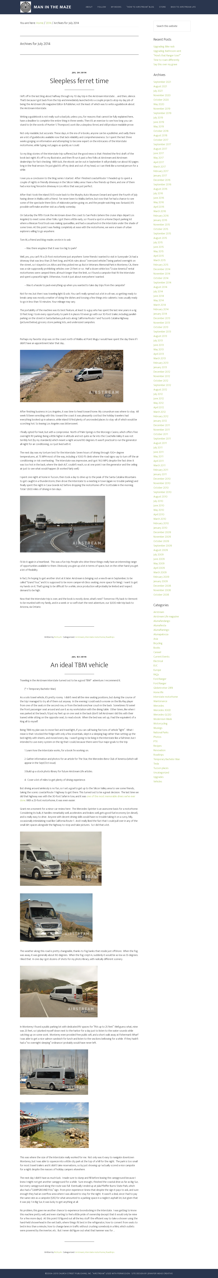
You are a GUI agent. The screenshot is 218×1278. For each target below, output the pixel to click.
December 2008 (162, 586)
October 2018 (160, 131)
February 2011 (160, 470)
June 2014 (158, 296)
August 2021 (160, 86)
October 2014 (160, 278)
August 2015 (160, 238)
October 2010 (161, 488)
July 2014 (158, 291)
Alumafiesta (159, 625)
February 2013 (160, 363)
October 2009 (161, 541)
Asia (155, 639)
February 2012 (160, 416)
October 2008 (161, 595)
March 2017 (159, 167)
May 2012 (158, 403)
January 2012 (160, 421)
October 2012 (160, 381)
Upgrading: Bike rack (164, 46)
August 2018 (160, 135)
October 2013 (160, 327)
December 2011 (161, 425)
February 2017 (160, 171)
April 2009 (159, 568)
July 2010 (158, 501)
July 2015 (158, 242)
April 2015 (158, 256)
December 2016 (161, 180)
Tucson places (160, 768)
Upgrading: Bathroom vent (167, 51)
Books (156, 648)
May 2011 (158, 456)
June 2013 (158, 345)
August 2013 (160, 336)
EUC (155, 665)
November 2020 (162, 95)
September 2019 (162, 113)
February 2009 (161, 577)
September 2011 (162, 439)
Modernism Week (162, 719)
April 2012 (158, 407)
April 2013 (158, 354)
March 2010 (159, 519)
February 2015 (160, 265)
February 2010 (161, 523)
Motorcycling (160, 723)
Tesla (156, 764)
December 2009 (162, 532)
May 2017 (158, 158)
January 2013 (160, 367)
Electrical (158, 661)
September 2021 (162, 82)
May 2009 (158, 563)
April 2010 (158, 514)
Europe (157, 670)
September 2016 (162, 184)
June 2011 (158, 452)
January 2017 (160, 175)
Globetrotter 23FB (163, 688)
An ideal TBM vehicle (79, 665)
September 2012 (162, 385)
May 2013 (158, 349)
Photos (157, 737)
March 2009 (160, 572)
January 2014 (160, 314)
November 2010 (161, 483)
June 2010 (158, 505)
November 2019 (161, 109)
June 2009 (159, 559)
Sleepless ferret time (79, 81)
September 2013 (162, 331)
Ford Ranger (159, 679)
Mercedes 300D (162, 710)
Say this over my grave (165, 64)
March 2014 (159, 305)
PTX (155, 741)
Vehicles (157, 781)
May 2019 (158, 126)
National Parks (160, 732)
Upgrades (158, 777)
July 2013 (158, 340)
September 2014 (162, 282)
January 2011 (160, 474)
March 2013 (159, 358)
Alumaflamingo (161, 630)
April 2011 (158, 461)
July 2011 (158, 447)
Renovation (159, 750)
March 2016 (159, 211)
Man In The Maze (46, 7)
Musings (157, 728)
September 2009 (162, 546)
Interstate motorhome (95, 637)
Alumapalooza (160, 634)
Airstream (79, 637)
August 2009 (160, 550)
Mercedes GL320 (162, 714)
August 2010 (160, 496)
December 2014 (161, 269)
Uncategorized (161, 772)
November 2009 (162, 537)
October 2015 (160, 229)
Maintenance (160, 701)
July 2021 (158, 91)
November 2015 (161, 224)
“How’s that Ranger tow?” (167, 55)
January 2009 (160, 581)
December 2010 (162, 479)
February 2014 (161, 309)
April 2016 (158, 207)
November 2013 (161, 323)
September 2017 (162, 144)
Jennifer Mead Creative (160, 1273)
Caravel (157, 652)
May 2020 (158, 104)
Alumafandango (161, 621)
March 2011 (159, 465)
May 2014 (158, 300)
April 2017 (158, 162)
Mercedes (158, 706)
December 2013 (161, 318)
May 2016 (158, 202)
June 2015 (158, 247)
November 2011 (161, 430)
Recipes (157, 746)
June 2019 (158, 122)
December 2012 (161, 372)
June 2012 (158, 398)
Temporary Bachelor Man (166, 759)
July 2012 (158, 394)
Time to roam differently (166, 60)
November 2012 (161, 376)
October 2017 (160, 140)
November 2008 (162, 590)
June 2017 (158, 153)
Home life (158, 692)
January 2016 (160, 220)
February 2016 (161, 216)
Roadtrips (110, 637)
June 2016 (158, 198)
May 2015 (158, 251)
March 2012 (159, 412)
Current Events (161, 657)
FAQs (156, 674)
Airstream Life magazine (166, 616)
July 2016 (158, 193)
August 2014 (160, 287)
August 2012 (160, 389)
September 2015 (162, 233)
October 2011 (160, 434)
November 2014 (161, 274)
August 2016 (160, 189)
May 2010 (158, 510)
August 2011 (160, 443)
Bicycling (157, 643)
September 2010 (162, 492)
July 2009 (158, 554)
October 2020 (161, 100)
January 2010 (160, 528)
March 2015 (159, 260)
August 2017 (160, 149)
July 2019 (158, 117)
